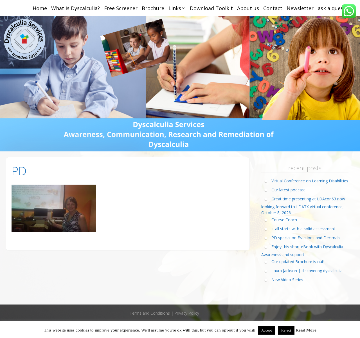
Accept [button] (266, 330)
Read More (306, 330)
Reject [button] (286, 330)
